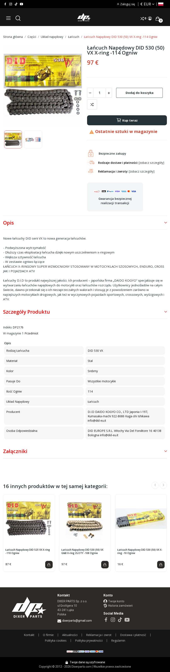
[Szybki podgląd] (29, 520)
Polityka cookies (56, 640)
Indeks (7, 327)
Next (73, 85)
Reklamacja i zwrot (99, 634)
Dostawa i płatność (133, 634)
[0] (157, 18)
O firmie (48, 634)
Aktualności (70, 634)
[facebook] (5, 4)
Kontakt (29, 634)
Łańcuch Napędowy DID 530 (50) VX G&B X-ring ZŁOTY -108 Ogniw (82, 551)
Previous (12, 85)
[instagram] (10, 4)
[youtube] (21, 4)
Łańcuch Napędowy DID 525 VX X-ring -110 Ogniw (27, 551)
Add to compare (92, 104)
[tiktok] (16, 4)
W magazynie (12, 333)
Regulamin (118, 640)
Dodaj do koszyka (139, 93)
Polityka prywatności (89, 640)
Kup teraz (130, 120)
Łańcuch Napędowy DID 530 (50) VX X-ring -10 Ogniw (139, 551)
